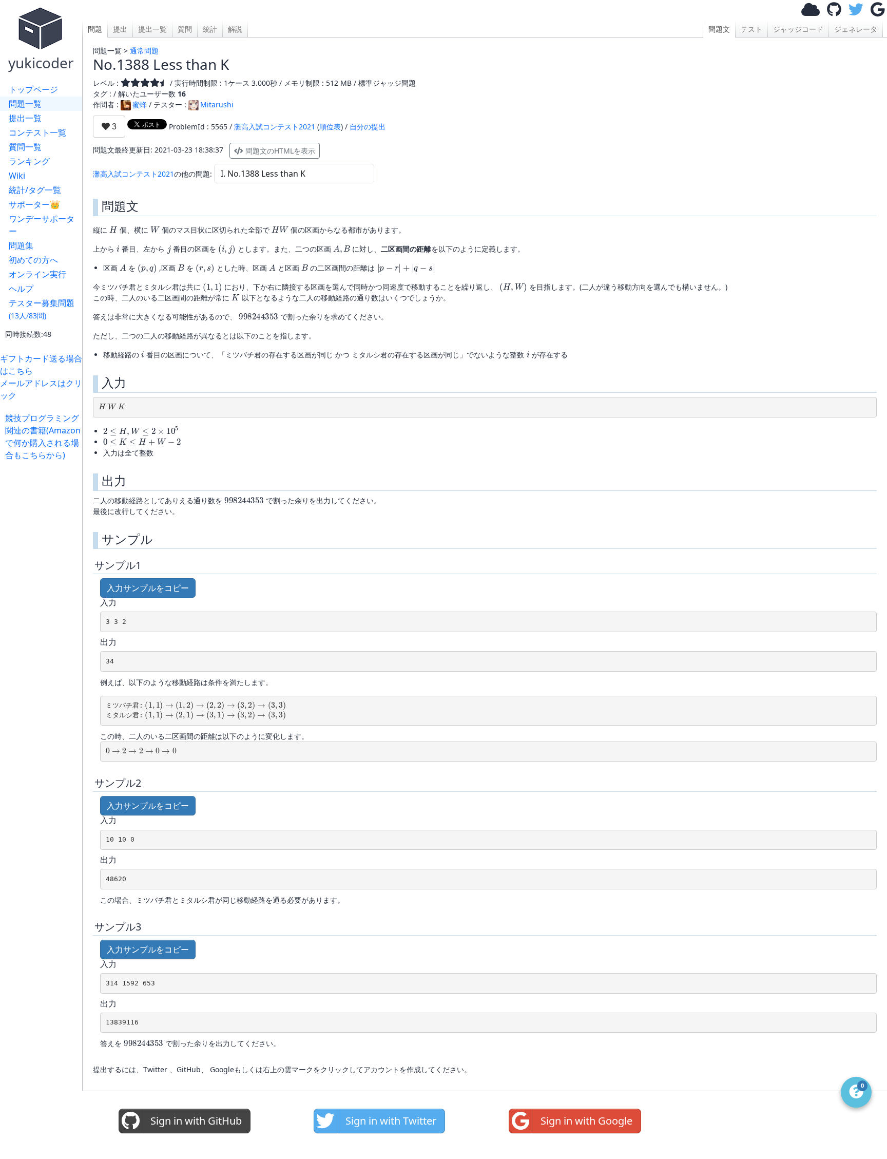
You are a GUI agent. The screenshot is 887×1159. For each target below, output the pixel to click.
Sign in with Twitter (390, 1121)
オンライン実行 (37, 274)
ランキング (29, 161)
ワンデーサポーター (41, 225)
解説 (235, 29)
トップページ (33, 89)
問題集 (21, 245)
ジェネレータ (855, 29)
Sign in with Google (586, 1121)
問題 (95, 29)
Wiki (17, 175)
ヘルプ (21, 288)
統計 (210, 29)
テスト (751, 29)
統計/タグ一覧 (35, 190)
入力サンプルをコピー (148, 588)
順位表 (330, 126)
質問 (185, 29)
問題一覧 (25, 103)
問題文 (719, 29)
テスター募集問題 (41, 308)
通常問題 (144, 50)
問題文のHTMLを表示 (279, 151)
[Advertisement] (43, 615)
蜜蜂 (139, 104)
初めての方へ (33, 259)
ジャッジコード (798, 29)
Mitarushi (217, 104)
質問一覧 (25, 147)
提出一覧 (25, 118)
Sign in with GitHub (196, 1121)
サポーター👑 (34, 204)
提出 (120, 29)
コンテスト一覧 (37, 132)
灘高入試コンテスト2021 (274, 126)
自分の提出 (367, 126)
